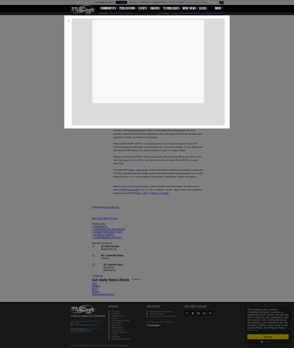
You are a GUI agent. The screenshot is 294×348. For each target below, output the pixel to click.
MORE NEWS (189, 8)
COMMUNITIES (108, 8)
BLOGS (202, 8)
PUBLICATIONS (127, 8)
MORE (218, 8)
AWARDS (155, 8)
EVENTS (142, 8)
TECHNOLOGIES (171, 8)
